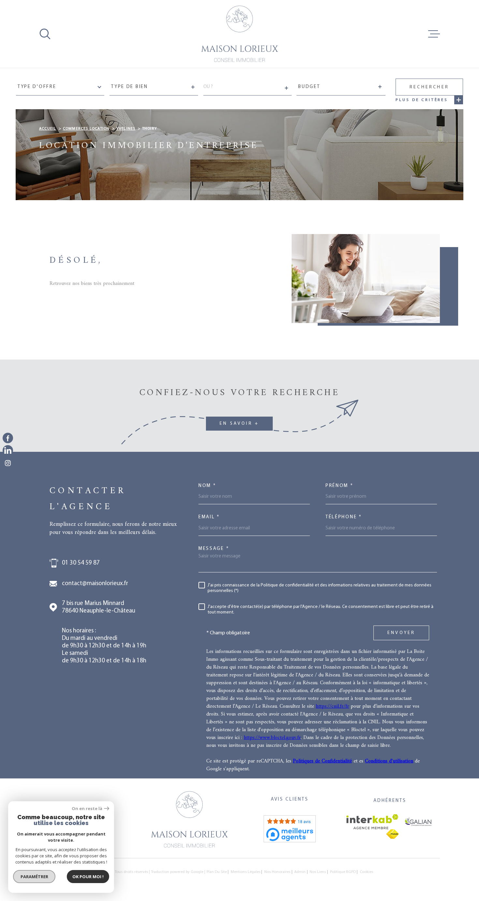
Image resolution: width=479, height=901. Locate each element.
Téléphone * (344, 517)
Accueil (47, 129)
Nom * (207, 485)
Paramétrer (34, 876)
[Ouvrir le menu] (434, 34)
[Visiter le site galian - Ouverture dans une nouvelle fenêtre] (418, 822)
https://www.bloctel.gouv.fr (272, 737)
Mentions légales (245, 872)
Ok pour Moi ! (88, 876)
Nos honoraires (277, 872)
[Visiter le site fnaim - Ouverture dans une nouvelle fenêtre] (392, 834)
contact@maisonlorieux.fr (95, 584)
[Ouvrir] (45, 34)
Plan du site (217, 872)
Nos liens (318, 872)
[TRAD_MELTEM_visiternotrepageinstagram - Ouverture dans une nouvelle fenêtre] (8, 463)
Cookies (366, 872)
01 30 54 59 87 (81, 563)
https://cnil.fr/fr (332, 706)
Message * (213, 548)
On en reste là (87, 808)
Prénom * (340, 485)
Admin (300, 872)
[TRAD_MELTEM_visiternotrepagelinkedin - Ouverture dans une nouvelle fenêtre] (8, 450)
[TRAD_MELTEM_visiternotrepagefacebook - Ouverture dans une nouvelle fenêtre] (8, 438)
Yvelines (126, 129)
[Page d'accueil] (239, 34)
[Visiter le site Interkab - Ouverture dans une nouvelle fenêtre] (372, 821)
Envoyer (401, 633)
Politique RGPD (343, 872)
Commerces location (86, 129)
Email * (209, 517)
